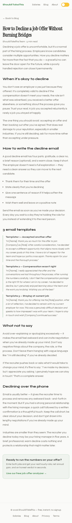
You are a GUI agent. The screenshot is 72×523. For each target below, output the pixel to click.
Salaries (36, 4)
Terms (56, 515)
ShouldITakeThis (13, 4)
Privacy (46, 515)
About (55, 4)
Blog (46, 4)
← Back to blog (11, 18)
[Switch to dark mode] (65, 5)
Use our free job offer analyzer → (26, 473)
